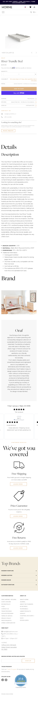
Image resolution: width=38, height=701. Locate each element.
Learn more (18, 484)
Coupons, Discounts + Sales (27, 617)
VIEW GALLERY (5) (8, 52)
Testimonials (24, 608)
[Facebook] (2, 680)
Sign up (28, 660)
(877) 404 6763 (8, 117)
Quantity (4, 71)
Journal (22, 601)
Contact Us (5, 608)
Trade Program (6, 611)
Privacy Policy (6, 618)
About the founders (26, 604)
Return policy (6, 604)
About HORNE (24, 599)
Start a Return (6, 601)
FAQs (3, 606)
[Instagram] (6, 680)
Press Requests (6, 620)
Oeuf (3, 58)
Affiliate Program (7, 613)
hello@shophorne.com (10, 631)
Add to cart (19, 88)
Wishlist (22, 613)
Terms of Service (6, 615)
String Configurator (8, 623)
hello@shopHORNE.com (10, 114)
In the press (23, 606)
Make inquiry (8, 130)
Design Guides (24, 620)
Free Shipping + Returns (8, 599)
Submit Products (25, 611)
